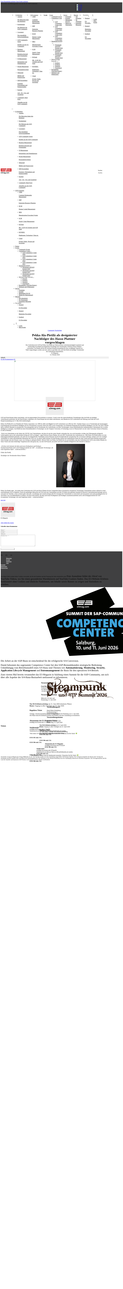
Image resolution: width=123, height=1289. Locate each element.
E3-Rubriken (19, 15)
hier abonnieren (79, 17)
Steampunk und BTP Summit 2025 (59, 51)
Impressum (4, 566)
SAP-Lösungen (34, 15)
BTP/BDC (37, 70)
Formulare (68, 16)
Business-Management (25, 145)
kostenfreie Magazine (79, 24)
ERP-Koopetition (22, 84)
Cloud (36, 79)
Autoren (26, 115)
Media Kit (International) (69, 24)
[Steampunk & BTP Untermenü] (52, 43)
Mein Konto (95, 21)
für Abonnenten (79, 20)
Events (51, 15)
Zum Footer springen (22, 1)
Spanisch (57, 66)
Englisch (57, 64)
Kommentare (25, 123)
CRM (36, 20)
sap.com (3, 500)
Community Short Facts (25, 185)
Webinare (9, 561)
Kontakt (67, 18)
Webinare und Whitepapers (55, 73)
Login (95, 19)
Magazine (9, 558)
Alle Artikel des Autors (7, 523)
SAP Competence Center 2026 (58, 23)
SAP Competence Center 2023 (58, 38)
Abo (7, 563)
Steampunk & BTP (56, 41)
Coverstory (24, 131)
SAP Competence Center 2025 (58, 28)
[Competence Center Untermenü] (52, 20)
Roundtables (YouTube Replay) (56, 70)
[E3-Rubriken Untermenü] (25, 15)
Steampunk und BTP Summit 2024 (59, 56)
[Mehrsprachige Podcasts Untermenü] (57, 61)
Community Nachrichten (55, 330)
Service (65, 15)
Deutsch (57, 63)
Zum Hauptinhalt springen (8, 1)
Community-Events (56, 16)
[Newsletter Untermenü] (21, 303)
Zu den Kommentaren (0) (8, 359)
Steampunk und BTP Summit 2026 (59, 46)
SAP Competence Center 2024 (58, 33)
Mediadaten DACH (68, 20)
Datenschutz (4, 568)
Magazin (76, 15)
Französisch (58, 68)
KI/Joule (37, 60)
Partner (45, 15)
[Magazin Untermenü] (81, 15)
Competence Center (57, 18)
